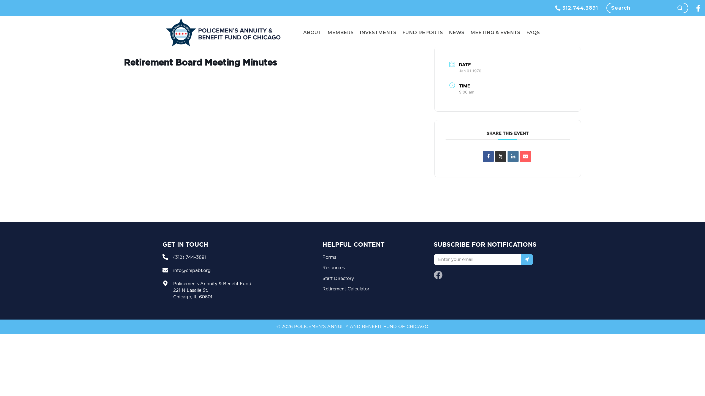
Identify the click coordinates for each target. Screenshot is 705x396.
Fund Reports (422, 32)
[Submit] (527, 259)
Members (340, 32)
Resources (333, 268)
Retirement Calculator (345, 289)
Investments (378, 32)
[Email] (525, 156)
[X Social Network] (500, 156)
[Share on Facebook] (488, 156)
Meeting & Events (495, 32)
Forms (329, 257)
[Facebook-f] (698, 8)
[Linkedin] (513, 156)
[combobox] (647, 8)
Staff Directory (338, 278)
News (456, 32)
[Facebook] (438, 275)
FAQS (533, 32)
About (312, 32)
